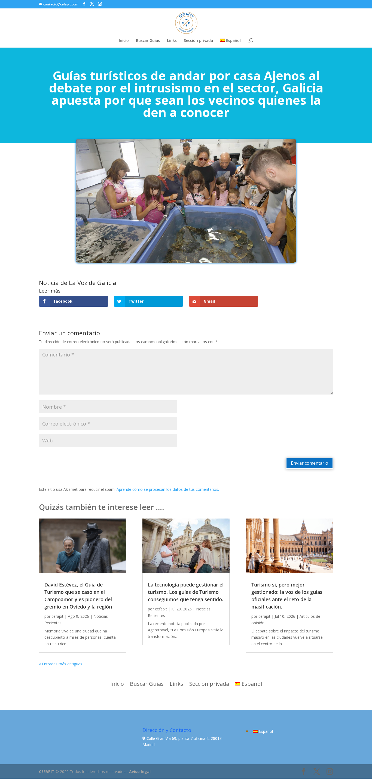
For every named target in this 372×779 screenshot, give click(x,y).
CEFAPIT (46, 771)
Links (172, 41)
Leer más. (50, 290)
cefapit (57, 616)
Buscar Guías (148, 41)
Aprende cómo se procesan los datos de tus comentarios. (168, 489)
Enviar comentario (309, 463)
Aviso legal (140, 771)
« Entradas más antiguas (60, 663)
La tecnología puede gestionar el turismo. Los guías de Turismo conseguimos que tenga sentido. (186, 592)
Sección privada (198, 41)
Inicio (124, 41)
